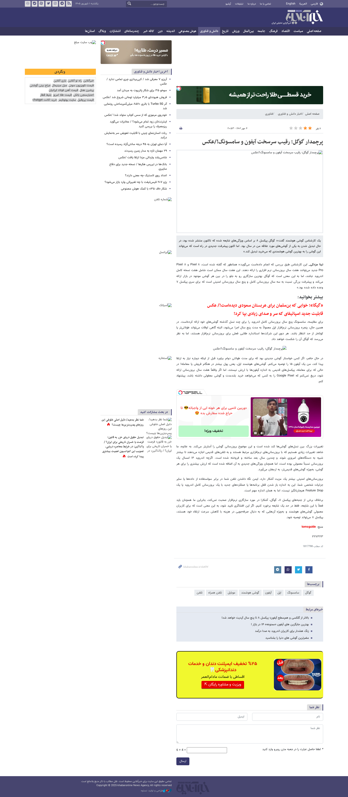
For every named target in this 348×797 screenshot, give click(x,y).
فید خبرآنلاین (69, 4)
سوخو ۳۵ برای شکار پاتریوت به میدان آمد (142, 90)
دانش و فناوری (209, 31)
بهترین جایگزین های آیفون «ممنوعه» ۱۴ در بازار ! (280, 624)
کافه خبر (148, 31)
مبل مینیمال (59, 85)
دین (160, 31)
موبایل (231, 592)
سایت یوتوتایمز (67, 100)
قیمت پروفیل (85, 100)
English (290, 4)
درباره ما (252, 4)
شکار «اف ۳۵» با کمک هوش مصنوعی (144, 188)
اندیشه (170, 31)
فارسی (314, 4)
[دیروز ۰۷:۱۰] (159, 444)
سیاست (298, 31)
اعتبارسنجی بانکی (83, 95)
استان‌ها (90, 31)
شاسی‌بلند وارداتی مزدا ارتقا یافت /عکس (142, 157)
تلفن (199, 592)
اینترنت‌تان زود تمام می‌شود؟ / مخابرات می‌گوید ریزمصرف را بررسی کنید (138, 124)
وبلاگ (102, 31)
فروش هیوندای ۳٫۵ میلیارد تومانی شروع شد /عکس (135, 97)
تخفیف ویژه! (213, 431)
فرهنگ (273, 31)
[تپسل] (178, 88)
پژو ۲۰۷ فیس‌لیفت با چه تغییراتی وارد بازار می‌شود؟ (136, 182)
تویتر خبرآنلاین (48, 4)
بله (34, 4)
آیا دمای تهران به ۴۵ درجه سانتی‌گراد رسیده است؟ (137, 144)
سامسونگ (293, 592)
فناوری (269, 114)
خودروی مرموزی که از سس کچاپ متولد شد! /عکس (135, 115)
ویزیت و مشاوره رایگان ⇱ (222, 685)
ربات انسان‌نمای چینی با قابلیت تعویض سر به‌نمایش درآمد (135, 135)
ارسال (182, 761)
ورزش (235, 31)
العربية (303, 4)
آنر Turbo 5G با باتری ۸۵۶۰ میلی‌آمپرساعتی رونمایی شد (135, 106)
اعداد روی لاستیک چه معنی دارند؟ (146, 175)
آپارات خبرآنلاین (41, 4)
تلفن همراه (215, 592)
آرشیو (228, 4)
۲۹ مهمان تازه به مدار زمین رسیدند (145, 151)
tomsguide (309, 527)
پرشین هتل (87, 90)
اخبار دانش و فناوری (290, 114)
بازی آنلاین (60, 81)
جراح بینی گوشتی (40, 85)
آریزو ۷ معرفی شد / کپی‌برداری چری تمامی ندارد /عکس (137, 81)
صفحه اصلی (314, 31)
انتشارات (115, 31)
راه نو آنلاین (75, 81)
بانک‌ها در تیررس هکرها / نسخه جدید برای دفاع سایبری (138, 166)
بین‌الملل (248, 31)
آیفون (268, 592)
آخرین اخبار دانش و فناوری (151, 71)
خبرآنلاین (297, 17)
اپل (279, 592)
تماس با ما (265, 4)
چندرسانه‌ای (131, 31)
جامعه (261, 31)
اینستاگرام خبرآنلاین (55, 4)
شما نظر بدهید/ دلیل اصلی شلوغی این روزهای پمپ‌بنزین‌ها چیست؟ (123, 422)
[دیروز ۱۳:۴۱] (159, 426)
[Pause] (255, 433)
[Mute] (262, 433)
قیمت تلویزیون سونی (81, 85)
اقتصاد (285, 31)
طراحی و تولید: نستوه (152, 791)
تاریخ (225, 31)
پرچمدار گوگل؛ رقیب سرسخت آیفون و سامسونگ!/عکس (262, 142)
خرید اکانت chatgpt (44, 100)
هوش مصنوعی (187, 31)
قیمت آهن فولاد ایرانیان (63, 90)
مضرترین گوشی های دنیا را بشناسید (287, 638)
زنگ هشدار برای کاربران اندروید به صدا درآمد (282, 631)
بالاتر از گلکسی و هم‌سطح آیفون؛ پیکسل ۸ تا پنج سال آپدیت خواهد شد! (265, 618)
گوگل (308, 592)
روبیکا (28, 4)
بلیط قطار (45, 95)
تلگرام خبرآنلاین (62, 4)
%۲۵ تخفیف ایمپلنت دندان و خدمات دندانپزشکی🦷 (222, 667)
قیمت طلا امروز (62, 95)
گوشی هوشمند (250, 592)
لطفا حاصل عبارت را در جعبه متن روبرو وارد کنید (292, 749)
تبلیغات (239, 4)
